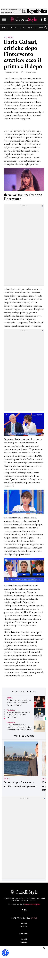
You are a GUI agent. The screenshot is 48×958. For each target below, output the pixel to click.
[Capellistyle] (23, 19)
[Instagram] (45, 19)
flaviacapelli (11, 72)
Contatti (24, 923)
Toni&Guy (11, 710)
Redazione (24, 926)
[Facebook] (41, 19)
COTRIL (9, 698)
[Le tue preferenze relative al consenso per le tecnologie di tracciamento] (45, 718)
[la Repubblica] (34, 11)
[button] (4, 709)
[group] (5, 27)
